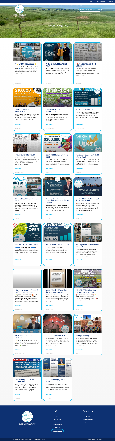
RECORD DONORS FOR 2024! (57, 245)
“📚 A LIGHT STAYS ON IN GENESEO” (86, 65)
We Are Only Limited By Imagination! (24, 380)
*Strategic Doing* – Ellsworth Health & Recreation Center (26, 291)
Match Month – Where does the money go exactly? (56, 291)
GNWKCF (110, 1)
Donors (71, 10)
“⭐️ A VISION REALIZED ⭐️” (26, 64)
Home (34, 10)
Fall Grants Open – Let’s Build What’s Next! (87, 156)
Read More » (18, 79)
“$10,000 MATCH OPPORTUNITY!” (22, 110)
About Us (42, 10)
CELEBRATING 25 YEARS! (25, 155)
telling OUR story (82, 336)
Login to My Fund (100, 1)
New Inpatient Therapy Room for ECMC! (87, 246)
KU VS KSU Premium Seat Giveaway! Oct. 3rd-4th (86, 291)
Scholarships (61, 10)
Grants (50, 10)
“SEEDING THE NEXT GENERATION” (54, 110)
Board (91, 1)
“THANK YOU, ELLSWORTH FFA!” (57, 65)
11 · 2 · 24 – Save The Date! (56, 336)
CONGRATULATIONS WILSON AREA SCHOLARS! (88, 200)
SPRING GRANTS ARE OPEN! (26, 245)
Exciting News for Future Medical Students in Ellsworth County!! (57, 201)
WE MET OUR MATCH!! (85, 109)
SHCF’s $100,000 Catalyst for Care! (26, 200)
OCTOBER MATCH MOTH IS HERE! (57, 156)
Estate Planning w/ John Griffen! (55, 380)
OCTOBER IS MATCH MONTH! (23, 337)
